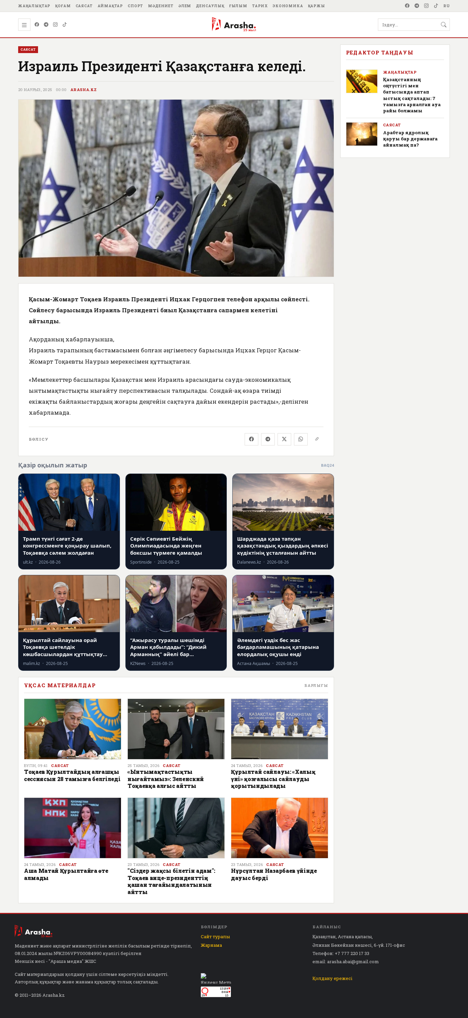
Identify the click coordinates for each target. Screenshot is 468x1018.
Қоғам (63, 6)
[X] (284, 439)
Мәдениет (161, 6)
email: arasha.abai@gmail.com (345, 961)
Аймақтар (110, 6)
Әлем (184, 6)
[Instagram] (426, 5)
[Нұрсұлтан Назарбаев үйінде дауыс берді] (279, 827)
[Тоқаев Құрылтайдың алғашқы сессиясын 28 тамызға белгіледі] (72, 729)
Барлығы (316, 685)
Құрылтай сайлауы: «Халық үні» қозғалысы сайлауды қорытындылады (273, 778)
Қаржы (316, 6)
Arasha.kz (83, 89)
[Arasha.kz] (234, 24)
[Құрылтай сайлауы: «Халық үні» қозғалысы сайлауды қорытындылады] (279, 729)
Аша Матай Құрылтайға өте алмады (66, 874)
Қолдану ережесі (332, 978)
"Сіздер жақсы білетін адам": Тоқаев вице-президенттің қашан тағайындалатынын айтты (171, 881)
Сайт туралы (215, 936)
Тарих (260, 6)
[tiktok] (436, 5)
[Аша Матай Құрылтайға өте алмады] (72, 827)
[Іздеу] (444, 24)
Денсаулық (210, 6)
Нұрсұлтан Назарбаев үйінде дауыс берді (274, 874)
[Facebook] (407, 5)
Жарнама (211, 945)
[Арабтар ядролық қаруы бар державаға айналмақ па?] (362, 134)
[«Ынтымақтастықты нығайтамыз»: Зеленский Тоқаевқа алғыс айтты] (176, 729)
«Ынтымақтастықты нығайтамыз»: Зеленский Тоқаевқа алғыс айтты (165, 778)
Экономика (288, 6)
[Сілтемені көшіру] (316, 439)
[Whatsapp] (301, 439)
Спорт (135, 6)
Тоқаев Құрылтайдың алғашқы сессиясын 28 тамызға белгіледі (72, 775)
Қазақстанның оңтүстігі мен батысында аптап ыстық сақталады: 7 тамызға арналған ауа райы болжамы (412, 95)
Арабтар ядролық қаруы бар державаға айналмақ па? (410, 138)
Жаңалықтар (34, 6)
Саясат (84, 6)
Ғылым (238, 6)
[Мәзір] (24, 24)
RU (446, 6)
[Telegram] (417, 5)
